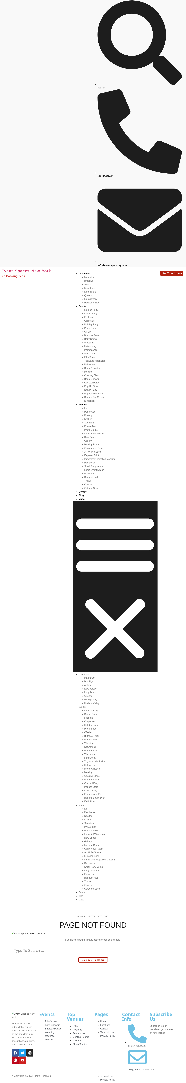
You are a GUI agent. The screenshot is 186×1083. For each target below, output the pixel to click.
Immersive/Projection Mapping (100, 459)
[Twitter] (22, 1053)
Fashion (88, 317)
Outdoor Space (92, 488)
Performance (91, 350)
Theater (88, 481)
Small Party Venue (93, 466)
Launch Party (91, 310)
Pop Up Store (91, 386)
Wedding (89, 342)
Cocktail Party (91, 382)
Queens (88, 295)
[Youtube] (22, 1060)
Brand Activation (92, 368)
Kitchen (88, 419)
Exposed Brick (91, 455)
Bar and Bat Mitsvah (94, 397)
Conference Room (93, 448)
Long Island (90, 291)
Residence (89, 462)
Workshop (89, 353)
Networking (90, 346)
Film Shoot (89, 357)
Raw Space (90, 437)
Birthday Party (91, 335)
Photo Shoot (90, 328)
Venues (83, 404)
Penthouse (89, 412)
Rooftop (88, 415)
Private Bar (90, 426)
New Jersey (90, 288)
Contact (83, 492)
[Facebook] (15, 1053)
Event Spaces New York (26, 271)
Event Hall (89, 473)
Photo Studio (91, 430)
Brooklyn (88, 281)
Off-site (88, 332)
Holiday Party (91, 324)
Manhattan (89, 277)
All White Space (92, 452)
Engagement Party (93, 393)
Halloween (89, 364)
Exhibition (89, 401)
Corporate (89, 321)
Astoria (88, 284)
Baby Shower (91, 339)
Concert (88, 484)
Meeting (88, 372)
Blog (81, 495)
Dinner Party (90, 313)
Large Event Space (94, 470)
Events (82, 306)
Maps (82, 499)
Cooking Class (92, 375)
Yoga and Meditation (94, 361)
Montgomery (90, 299)
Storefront (89, 422)
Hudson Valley (91, 302)
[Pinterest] (15, 1060)
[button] (115, 586)
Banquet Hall (91, 477)
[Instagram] (29, 1053)
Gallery (88, 441)
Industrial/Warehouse (95, 433)
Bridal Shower (91, 379)
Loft (86, 408)
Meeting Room (91, 444)
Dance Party (90, 390)
